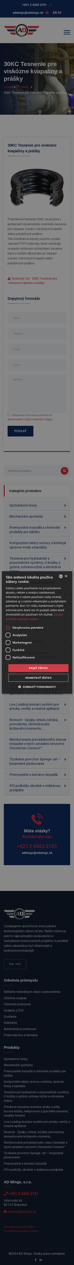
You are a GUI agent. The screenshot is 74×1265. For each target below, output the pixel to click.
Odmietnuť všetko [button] (38, 677)
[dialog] (37, 632)
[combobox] (61, 576)
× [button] (66, 576)
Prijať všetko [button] (38, 668)
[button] (37, 687)
